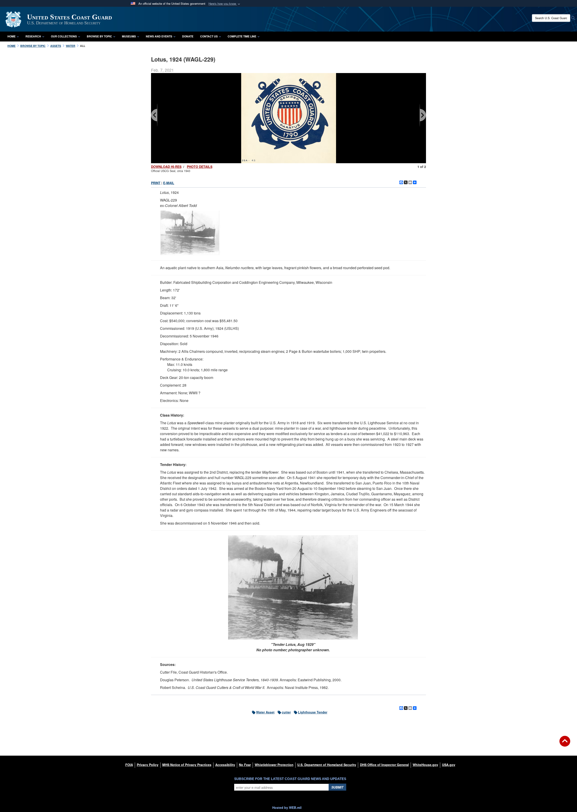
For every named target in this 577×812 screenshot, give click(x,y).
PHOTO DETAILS (199, 166)
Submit (337, 787)
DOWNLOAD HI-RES (166, 166)
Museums (129, 36)
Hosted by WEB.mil (287, 807)
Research (33, 36)
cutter (286, 712)
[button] (224, 3)
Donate (187, 36)
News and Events (159, 36)
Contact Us (209, 36)
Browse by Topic (99, 36)
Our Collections (64, 36)
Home (11, 36)
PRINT (155, 183)
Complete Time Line (242, 36)
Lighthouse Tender (312, 712)
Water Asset (265, 712)
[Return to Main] (564, 744)
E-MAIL (168, 183)
